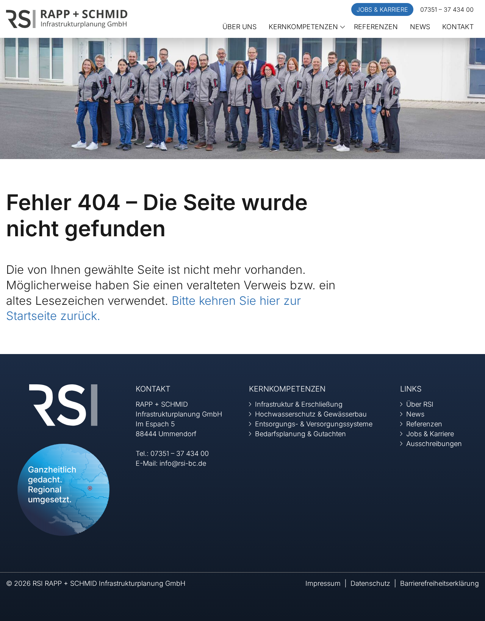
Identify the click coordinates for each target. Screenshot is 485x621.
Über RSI (419, 404)
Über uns (239, 27)
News (420, 27)
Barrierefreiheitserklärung (439, 583)
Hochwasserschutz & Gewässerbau (311, 414)
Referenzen (376, 27)
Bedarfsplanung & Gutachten (300, 434)
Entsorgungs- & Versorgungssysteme (313, 424)
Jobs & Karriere (382, 9)
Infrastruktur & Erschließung (299, 404)
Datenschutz (370, 583)
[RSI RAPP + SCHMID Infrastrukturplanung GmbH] (66, 18)
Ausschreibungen (434, 444)
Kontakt (458, 27)
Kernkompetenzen (303, 27)
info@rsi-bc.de (183, 463)
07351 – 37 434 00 (447, 9)
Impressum (323, 583)
